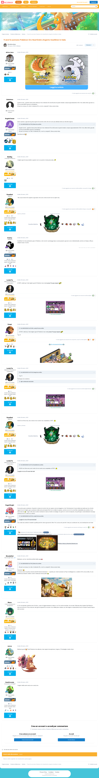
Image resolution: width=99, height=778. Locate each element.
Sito (26, 2)
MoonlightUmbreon (87, 388)
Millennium (5, 6)
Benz (34, 124)
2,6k (10, 525)
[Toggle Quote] (19, 124)
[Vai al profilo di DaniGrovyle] (10, 690)
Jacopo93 (85, 188)
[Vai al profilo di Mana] (10, 611)
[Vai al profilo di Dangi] (10, 330)
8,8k (9, 178)
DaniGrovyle (9, 682)
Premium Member (32, 6)
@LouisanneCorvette (79, 534)
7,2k (10, 625)
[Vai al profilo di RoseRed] (10, 202)
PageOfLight (9, 505)
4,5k (10, 303)
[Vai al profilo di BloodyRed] (10, 563)
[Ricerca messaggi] (96, 6)
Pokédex (34, 2)
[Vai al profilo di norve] (10, 652)
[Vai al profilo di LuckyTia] (10, 289)
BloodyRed (79, 188)
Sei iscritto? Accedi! (82, 2)
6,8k (9, 259)
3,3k (10, 703)
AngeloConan (9, 118)
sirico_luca (13, 44)
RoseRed (10, 194)
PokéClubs (42, 6)
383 (10, 72)
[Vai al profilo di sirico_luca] (5, 45)
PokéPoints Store (14, 6)
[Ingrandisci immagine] (47, 543)
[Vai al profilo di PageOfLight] (10, 511)
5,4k (10, 577)
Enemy (9, 238)
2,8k (9, 138)
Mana (10, 602)
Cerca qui (90, 6)
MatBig (9, 157)
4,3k (9, 344)
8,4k (9, 215)
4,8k (9, 666)
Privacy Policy (43, 772)
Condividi (80, 45)
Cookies (57, 772)
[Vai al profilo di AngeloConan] (10, 124)
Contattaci (51, 772)
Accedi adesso (71, 739)
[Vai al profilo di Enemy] (10, 245)
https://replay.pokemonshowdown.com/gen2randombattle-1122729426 (34, 534)
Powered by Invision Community (49, 775)
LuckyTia (89, 93)
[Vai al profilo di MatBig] (10, 164)
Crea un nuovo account (27, 739)
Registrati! (93, 2)
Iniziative (23, 6)
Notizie (18, 46)
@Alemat (46, 532)
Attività (49, 6)
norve (10, 646)
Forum (18, 2)
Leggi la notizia (56, 87)
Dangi (90, 188)
